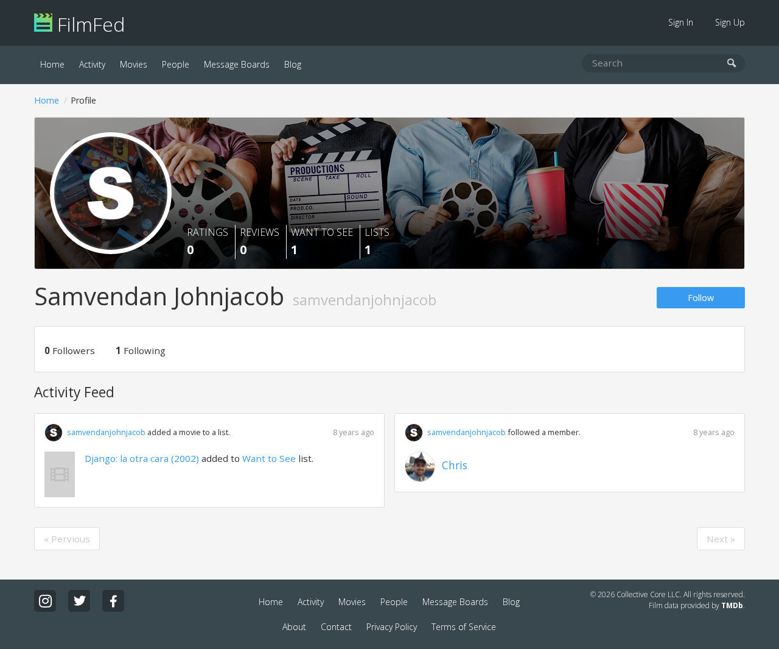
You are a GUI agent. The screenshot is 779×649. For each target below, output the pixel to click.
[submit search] (732, 63)
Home (52, 64)
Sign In (680, 22)
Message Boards (237, 64)
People (175, 64)
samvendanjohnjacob (106, 432)
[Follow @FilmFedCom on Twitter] (79, 601)
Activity (92, 64)
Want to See (269, 458)
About (294, 627)
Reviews (259, 241)
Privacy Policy (391, 627)
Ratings (207, 241)
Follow (701, 297)
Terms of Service (463, 627)
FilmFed (88, 24)
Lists (377, 241)
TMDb (732, 605)
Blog (292, 64)
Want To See (322, 241)
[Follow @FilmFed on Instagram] (45, 601)
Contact (336, 627)
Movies (133, 64)
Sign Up (730, 22)
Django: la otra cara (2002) (142, 458)
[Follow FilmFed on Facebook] (113, 601)
